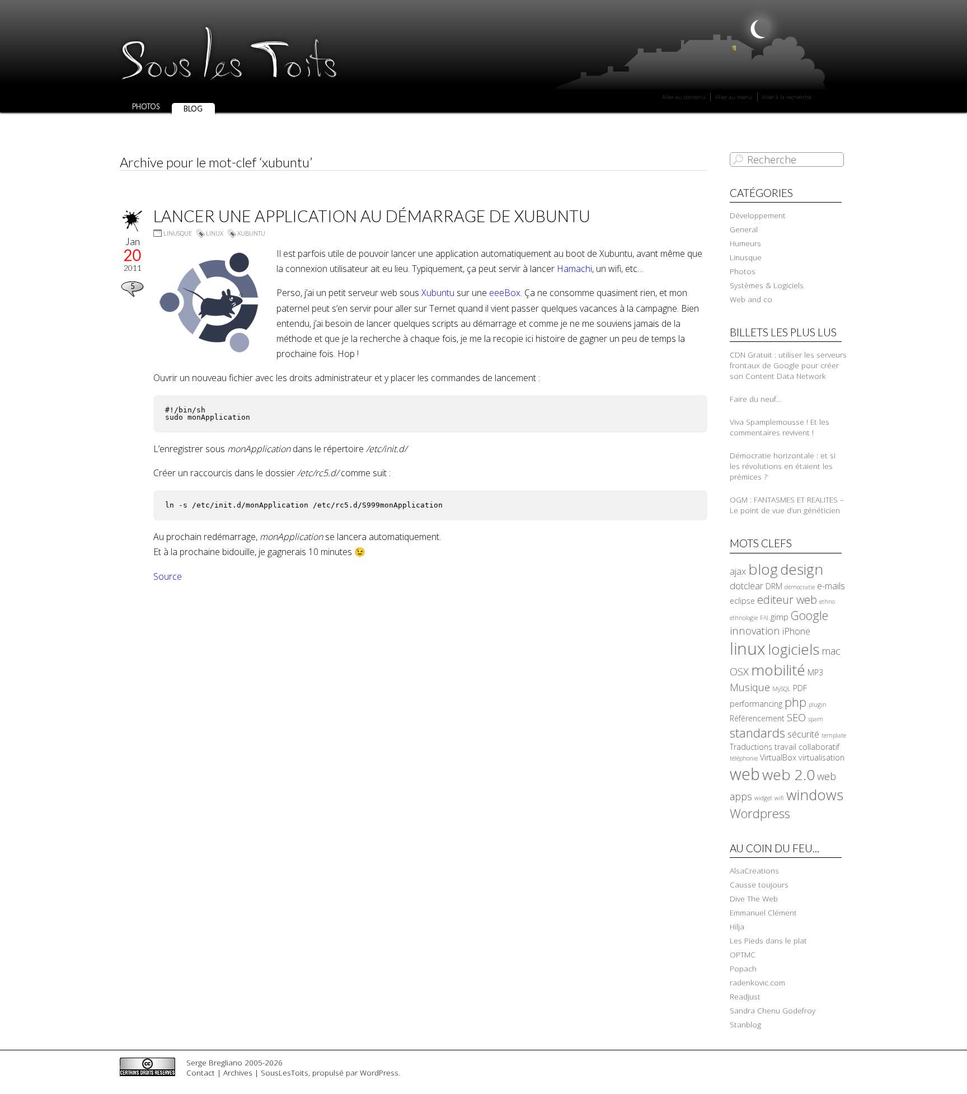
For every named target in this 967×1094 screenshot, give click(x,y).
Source (167, 576)
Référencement (757, 718)
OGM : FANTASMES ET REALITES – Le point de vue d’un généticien (787, 504)
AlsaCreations (754, 870)
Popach (743, 968)
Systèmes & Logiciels (767, 285)
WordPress (379, 1072)
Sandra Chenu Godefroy (772, 1010)
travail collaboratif (806, 746)
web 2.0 (788, 774)
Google (809, 615)
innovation (755, 630)
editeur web (787, 599)
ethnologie (744, 618)
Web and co (751, 299)
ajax (738, 571)
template (834, 735)
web (745, 774)
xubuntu (251, 233)
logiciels (793, 649)
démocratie (800, 587)
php (795, 702)
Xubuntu (437, 293)
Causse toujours (759, 884)
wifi (779, 798)
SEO (796, 717)
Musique (750, 687)
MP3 (815, 672)
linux (214, 233)
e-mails (831, 585)
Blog (193, 108)
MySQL (781, 689)
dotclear (746, 585)
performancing (756, 703)
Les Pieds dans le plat (768, 940)
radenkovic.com (757, 982)
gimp (779, 617)
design (801, 569)
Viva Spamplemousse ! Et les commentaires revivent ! (779, 427)
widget (763, 798)
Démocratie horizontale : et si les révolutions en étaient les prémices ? (782, 466)
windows (814, 795)
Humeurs (745, 243)
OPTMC (742, 954)
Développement (758, 215)
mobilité (778, 670)
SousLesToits (284, 1072)
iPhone (796, 631)
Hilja (737, 926)
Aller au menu (734, 97)
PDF (800, 688)
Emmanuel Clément (763, 912)
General (744, 229)
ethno (827, 601)
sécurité (803, 733)
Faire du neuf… (756, 398)
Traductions (751, 746)
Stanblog (745, 1024)
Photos (145, 106)
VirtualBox (778, 757)
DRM (774, 586)
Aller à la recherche (786, 97)
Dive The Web (754, 898)
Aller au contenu (684, 97)
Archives (237, 1072)
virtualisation (821, 757)
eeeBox (504, 293)
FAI (764, 618)
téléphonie (744, 758)
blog (763, 569)
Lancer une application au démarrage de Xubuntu (371, 216)
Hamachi (574, 268)
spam (815, 719)
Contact (200, 1072)
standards (757, 732)
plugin (818, 704)
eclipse (742, 600)
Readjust (745, 996)
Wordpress (760, 813)
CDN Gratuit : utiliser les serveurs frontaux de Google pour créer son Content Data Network (788, 365)
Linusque (177, 233)
